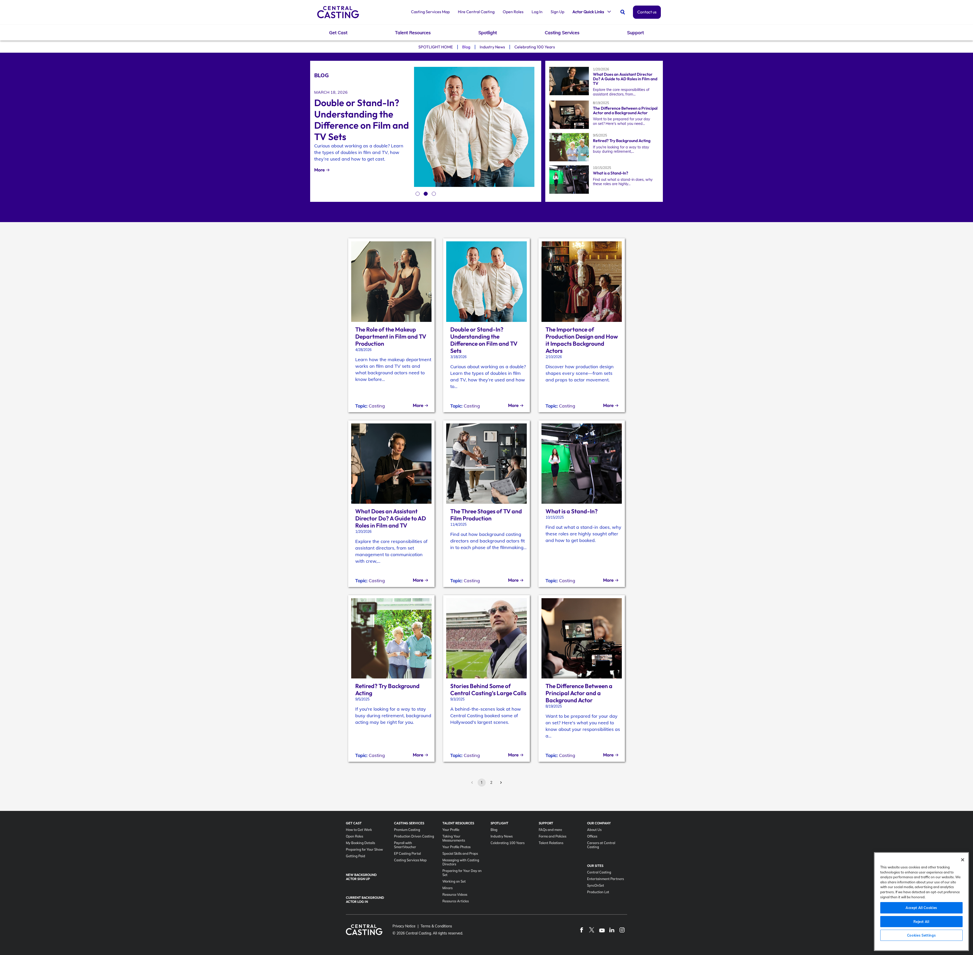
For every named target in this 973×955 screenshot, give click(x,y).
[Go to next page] (501, 782)
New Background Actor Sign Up (361, 877)
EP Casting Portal (407, 853)
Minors (447, 888)
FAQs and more (550, 830)
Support (635, 32)
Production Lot (598, 892)
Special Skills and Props (460, 853)
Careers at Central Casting (601, 845)
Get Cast (338, 32)
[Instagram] (622, 930)
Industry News (492, 46)
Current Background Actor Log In (365, 899)
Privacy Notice (404, 926)
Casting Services (562, 32)
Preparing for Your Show (364, 849)
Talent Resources (413, 32)
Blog (466, 46)
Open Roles (513, 11)
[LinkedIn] (612, 930)
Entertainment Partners (605, 879)
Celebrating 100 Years (534, 46)
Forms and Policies (552, 836)
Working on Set (454, 881)
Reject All (921, 922)
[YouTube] (602, 930)
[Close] (962, 859)
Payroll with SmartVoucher (405, 845)
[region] (921, 901)
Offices (592, 836)
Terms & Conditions (436, 926)
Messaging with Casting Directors (460, 862)
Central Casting (599, 872)
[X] (592, 930)
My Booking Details (360, 843)
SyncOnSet (595, 885)
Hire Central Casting (476, 11)
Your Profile (450, 830)
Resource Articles (455, 901)
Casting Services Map (430, 11)
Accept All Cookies (921, 908)
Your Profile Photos (456, 847)
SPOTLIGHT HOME (435, 46)
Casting (377, 406)
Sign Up (557, 11)
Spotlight (487, 32)
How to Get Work (359, 830)
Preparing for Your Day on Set (462, 873)
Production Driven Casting (414, 836)
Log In (537, 11)
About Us (594, 830)
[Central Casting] (338, 12)
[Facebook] (581, 930)
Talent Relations (551, 843)
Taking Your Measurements (453, 838)
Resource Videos (454, 894)
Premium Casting (407, 830)
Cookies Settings (921, 935)
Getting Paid (355, 856)
